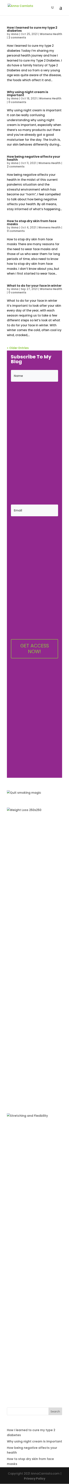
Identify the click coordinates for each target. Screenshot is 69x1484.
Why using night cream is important (27, 93)
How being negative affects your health (33, 158)
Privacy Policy (34, 1479)
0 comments (17, 102)
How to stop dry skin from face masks (31, 222)
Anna (14, 34)
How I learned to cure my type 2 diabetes (32, 29)
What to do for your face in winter (34, 285)
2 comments (17, 37)
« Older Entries (18, 348)
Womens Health (51, 34)
